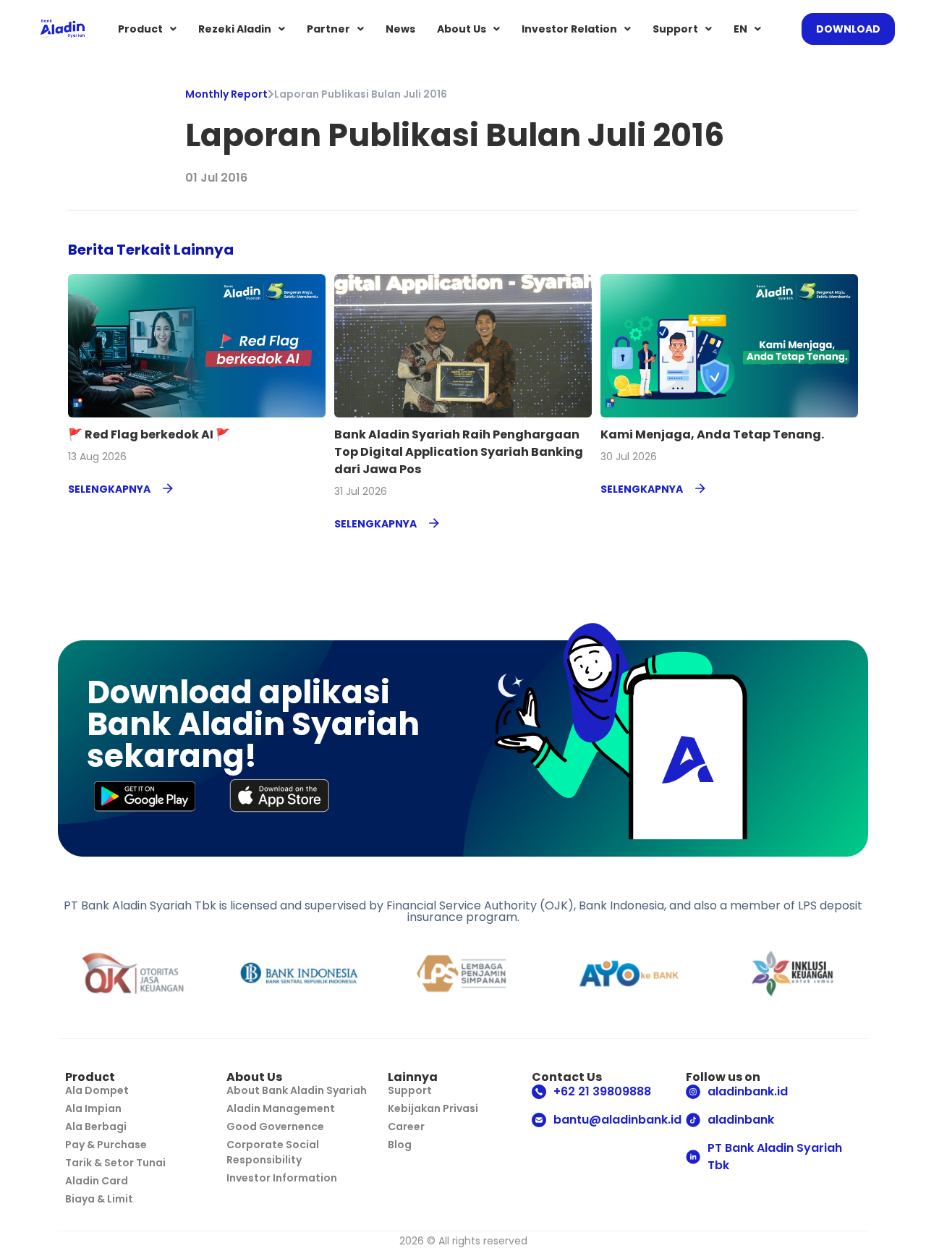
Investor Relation (569, 29)
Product (140, 29)
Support (675, 29)
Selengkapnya (109, 489)
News (400, 29)
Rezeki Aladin (234, 29)
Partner (328, 29)
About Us (461, 29)
